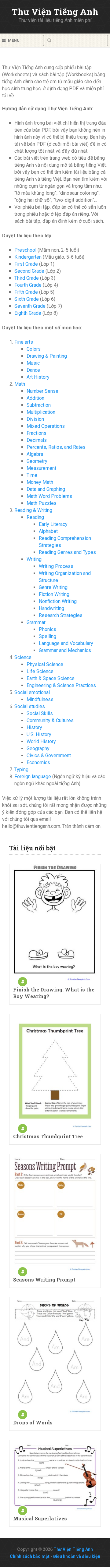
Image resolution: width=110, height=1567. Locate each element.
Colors (34, 349)
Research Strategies (60, 615)
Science (22, 657)
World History (41, 741)
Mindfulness (40, 699)
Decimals (37, 440)
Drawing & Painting (47, 356)
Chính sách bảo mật (30, 1556)
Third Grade (26, 278)
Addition (35, 398)
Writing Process (56, 566)
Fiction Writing (54, 594)
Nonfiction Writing (58, 601)
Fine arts (23, 342)
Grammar (36, 622)
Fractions (36, 433)
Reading (35, 517)
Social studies (29, 706)
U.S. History (39, 734)
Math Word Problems (49, 496)
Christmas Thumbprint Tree (48, 1136)
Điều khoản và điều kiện (76, 1556)
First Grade (26, 264)
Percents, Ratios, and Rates (56, 447)
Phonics (47, 629)
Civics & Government (49, 755)
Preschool (25, 250)
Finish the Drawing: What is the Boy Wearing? (53, 992)
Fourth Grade (28, 285)
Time (32, 475)
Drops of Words (33, 1422)
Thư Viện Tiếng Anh (55, 11)
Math (19, 384)
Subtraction (39, 405)
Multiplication (41, 412)
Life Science (40, 671)
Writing (34, 559)
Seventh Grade (30, 306)
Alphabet (48, 531)
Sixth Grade (26, 299)
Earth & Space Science (51, 678)
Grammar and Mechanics (65, 650)
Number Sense (42, 391)
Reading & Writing (33, 510)
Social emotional (32, 692)
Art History (38, 377)
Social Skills (40, 713)
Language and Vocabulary (66, 643)
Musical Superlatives (40, 1518)
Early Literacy (53, 524)
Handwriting (51, 608)
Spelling (47, 636)
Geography (38, 748)
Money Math (40, 482)
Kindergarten (28, 257)
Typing (21, 769)
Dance (33, 370)
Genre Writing (53, 587)
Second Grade (29, 271)
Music (33, 363)
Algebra (35, 454)
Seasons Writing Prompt (44, 1279)
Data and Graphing (46, 489)
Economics (38, 762)
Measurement (41, 468)
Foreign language (32, 776)
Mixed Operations (46, 426)
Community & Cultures (50, 720)
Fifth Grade (26, 292)
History (34, 727)
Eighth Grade (27, 313)
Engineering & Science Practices (61, 685)
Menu (14, 40)
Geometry (37, 461)
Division (35, 419)
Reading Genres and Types (67, 552)
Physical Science (45, 664)
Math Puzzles (42, 503)
